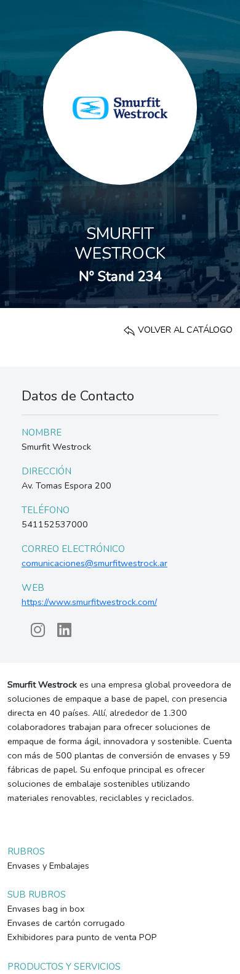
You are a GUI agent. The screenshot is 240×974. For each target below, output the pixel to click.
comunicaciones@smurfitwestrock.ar (94, 563)
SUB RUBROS (36, 894)
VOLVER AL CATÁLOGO (184, 329)
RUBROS (26, 851)
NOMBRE (42, 432)
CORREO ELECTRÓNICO (73, 549)
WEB (33, 588)
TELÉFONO (46, 510)
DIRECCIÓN (46, 471)
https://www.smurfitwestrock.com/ (89, 602)
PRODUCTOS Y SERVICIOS (64, 966)
